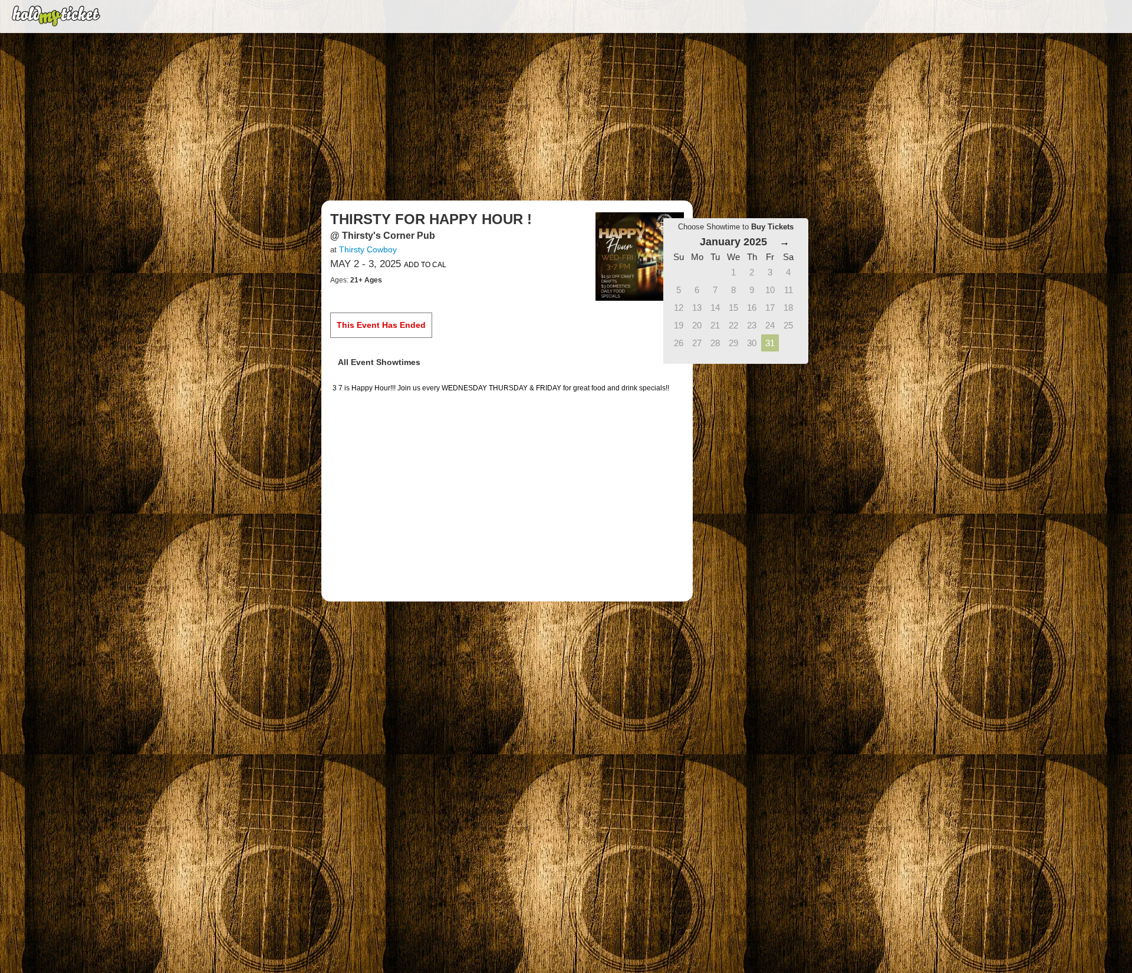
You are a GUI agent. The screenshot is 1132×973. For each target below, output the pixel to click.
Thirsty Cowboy (368, 249)
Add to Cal (425, 265)
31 (770, 343)
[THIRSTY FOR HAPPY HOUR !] (639, 256)
